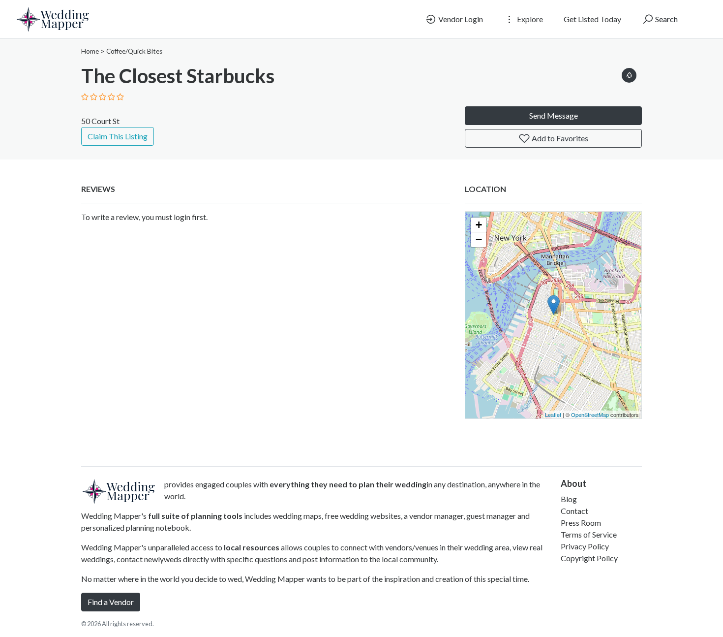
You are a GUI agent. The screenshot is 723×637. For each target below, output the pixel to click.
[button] (629, 73)
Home (90, 51)
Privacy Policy (585, 546)
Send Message (553, 115)
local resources (251, 547)
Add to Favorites (559, 138)
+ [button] (479, 225)
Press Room (581, 522)
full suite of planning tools (195, 515)
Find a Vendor (111, 601)
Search (666, 19)
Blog (569, 499)
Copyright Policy (589, 558)
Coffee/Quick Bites (134, 51)
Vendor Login (460, 19)
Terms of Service (589, 534)
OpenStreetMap (590, 414)
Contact (574, 510)
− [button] (479, 239)
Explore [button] (529, 19)
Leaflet (553, 414)
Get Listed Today (592, 19)
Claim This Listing (118, 136)
